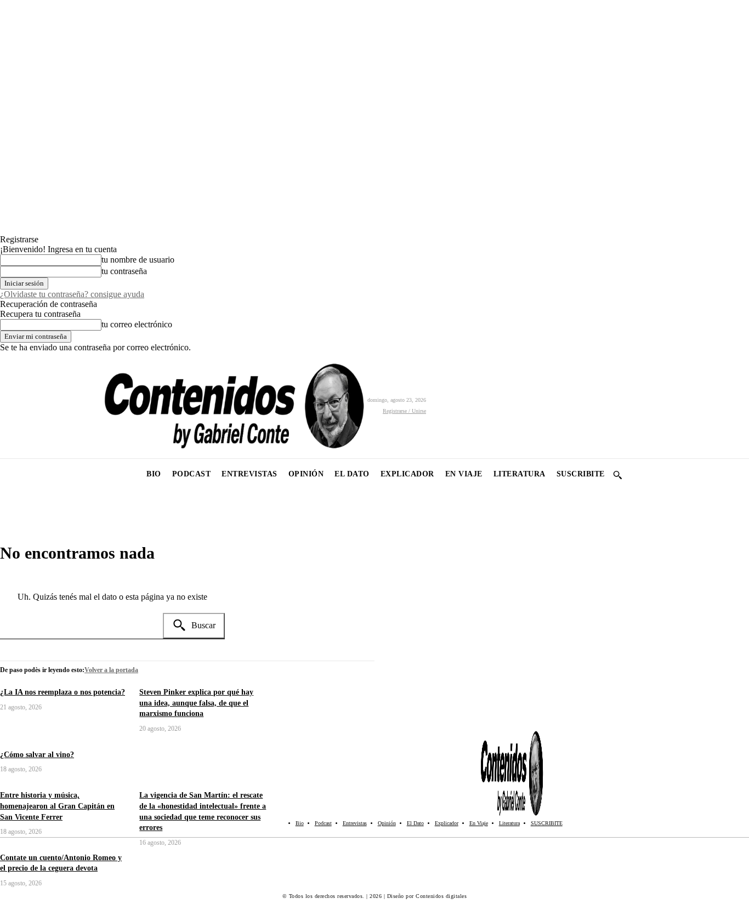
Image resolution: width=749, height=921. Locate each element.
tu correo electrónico (136, 324)
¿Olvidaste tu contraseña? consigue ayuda (72, 294)
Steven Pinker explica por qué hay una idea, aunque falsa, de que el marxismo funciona (196, 703)
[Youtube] (83, 405)
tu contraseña (124, 271)
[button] (617, 475)
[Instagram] (34, 405)
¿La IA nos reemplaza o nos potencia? (62, 692)
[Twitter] (59, 405)
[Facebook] (9, 405)
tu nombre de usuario (137, 259)
